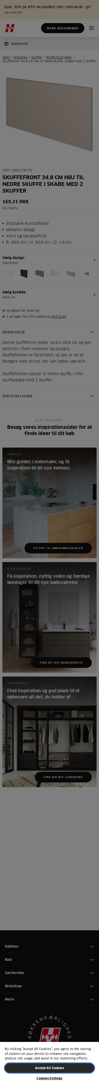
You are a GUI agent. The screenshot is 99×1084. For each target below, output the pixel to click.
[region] (49, 1062)
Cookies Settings (49, 1078)
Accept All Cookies (49, 1068)
